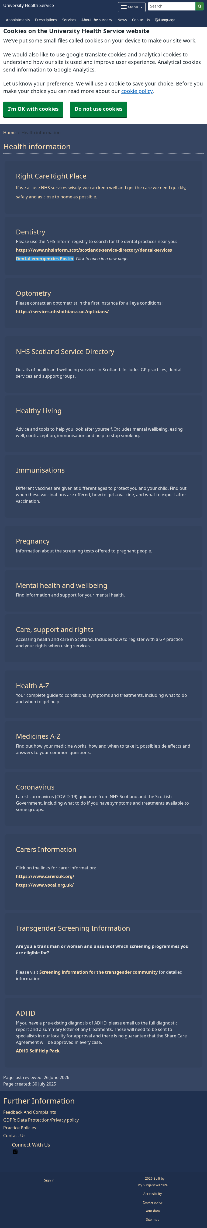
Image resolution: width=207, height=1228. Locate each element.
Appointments (18, 20)
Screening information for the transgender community (98, 972)
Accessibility (152, 1193)
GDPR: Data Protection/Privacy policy (41, 1120)
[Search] (199, 6)
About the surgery (96, 20)
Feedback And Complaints (29, 1112)
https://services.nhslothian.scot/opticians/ (62, 311)
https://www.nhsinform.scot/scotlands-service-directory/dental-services (94, 250)
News (122, 20)
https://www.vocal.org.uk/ (45, 885)
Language (166, 20)
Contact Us (141, 20)
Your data (153, 1211)
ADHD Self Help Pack (38, 1051)
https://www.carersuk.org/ (45, 876)
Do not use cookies (98, 109)
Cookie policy (153, 1202)
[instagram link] (15, 1152)
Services (69, 20)
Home (9, 132)
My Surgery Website (152, 1185)
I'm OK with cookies (33, 109)
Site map (152, 1219)
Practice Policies (19, 1128)
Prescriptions (46, 20)
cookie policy (137, 91)
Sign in (49, 1180)
